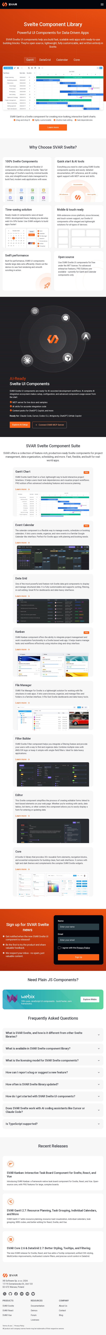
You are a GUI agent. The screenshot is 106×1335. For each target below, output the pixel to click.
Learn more (53, 127)
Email (60, 934)
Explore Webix (90, 999)
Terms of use (7, 1326)
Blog (61, 1315)
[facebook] (16, 1294)
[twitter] (5, 1294)
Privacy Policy (83, 948)
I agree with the (76, 948)
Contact (62, 1310)
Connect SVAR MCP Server (51, 425)
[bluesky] (33, 1294)
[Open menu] (102, 4)
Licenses (35, 1320)
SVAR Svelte (8, 1306)
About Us (63, 1306)
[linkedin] (22, 1294)
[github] (10, 1294)
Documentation (37, 1306)
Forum (33, 1315)
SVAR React (8, 1310)
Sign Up (78, 957)
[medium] (27, 1294)
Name (60, 921)
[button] (53, 1035)
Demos (34, 1310)
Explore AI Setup (20, 424)
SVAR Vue (7, 1315)
